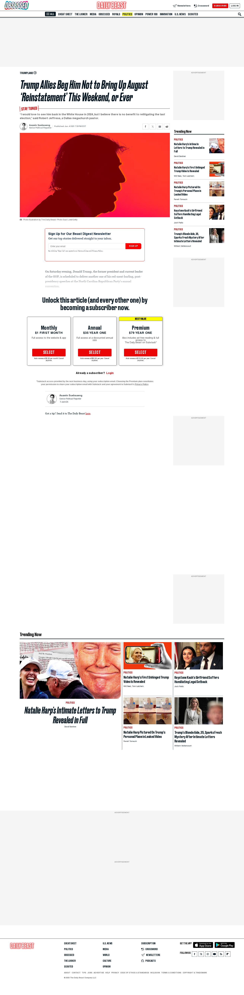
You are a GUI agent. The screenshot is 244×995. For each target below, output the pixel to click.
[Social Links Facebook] (194, 954)
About (67, 973)
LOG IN (235, 5)
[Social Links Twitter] (201, 954)
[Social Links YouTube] (214, 954)
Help (107, 973)
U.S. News (180, 14)
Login (110, 373)
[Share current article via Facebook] (145, 126)
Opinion (138, 14)
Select (49, 352)
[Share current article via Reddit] (167, 126)
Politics (127, 14)
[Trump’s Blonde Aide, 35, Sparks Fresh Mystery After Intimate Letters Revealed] (216, 242)
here (87, 413)
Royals (116, 14)
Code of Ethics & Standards (134, 973)
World (106, 955)
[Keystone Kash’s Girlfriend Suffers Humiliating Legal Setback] (216, 218)
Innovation (166, 14)
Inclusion (155, 973)
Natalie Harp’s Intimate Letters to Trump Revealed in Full (70, 715)
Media (93, 14)
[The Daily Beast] (111, 6)
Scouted (193, 14)
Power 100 (151, 14)
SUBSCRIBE (220, 5)
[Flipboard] (227, 954)
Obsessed (104, 14)
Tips (84, 973)
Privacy (115, 973)
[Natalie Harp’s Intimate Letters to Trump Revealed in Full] (216, 152)
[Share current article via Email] (160, 126)
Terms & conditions (171, 973)
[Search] (239, 14)
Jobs (89, 973)
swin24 (65, 402)
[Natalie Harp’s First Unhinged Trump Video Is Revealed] (216, 175)
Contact (76, 973)
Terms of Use (83, 251)
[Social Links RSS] (221, 954)
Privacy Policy (97, 251)
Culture (107, 961)
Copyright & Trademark (195, 973)
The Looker (81, 14)
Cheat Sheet (65, 14)
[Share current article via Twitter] (153, 126)
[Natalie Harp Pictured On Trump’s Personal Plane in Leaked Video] (216, 195)
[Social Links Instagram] (207, 954)
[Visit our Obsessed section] (27, 6)
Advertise (99, 973)
